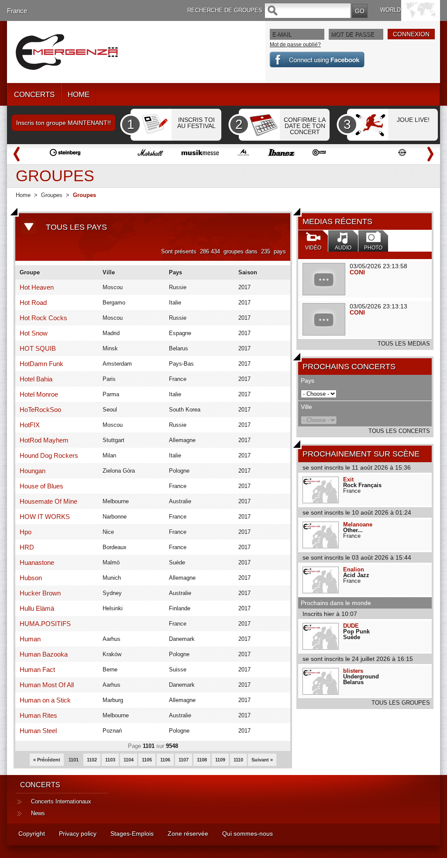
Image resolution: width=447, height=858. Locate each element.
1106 (165, 759)
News (38, 813)
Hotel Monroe (39, 394)
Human (30, 639)
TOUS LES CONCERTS (399, 431)
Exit (348, 479)
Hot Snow (34, 333)
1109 (220, 759)
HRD (27, 547)
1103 (110, 759)
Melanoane (357, 524)
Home (23, 195)
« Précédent (46, 759)
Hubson (31, 577)
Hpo (25, 532)
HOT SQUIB (38, 348)
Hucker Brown (40, 593)
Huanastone (37, 562)
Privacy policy (77, 833)
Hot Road (33, 302)
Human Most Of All (47, 684)
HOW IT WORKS (45, 516)
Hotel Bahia (36, 379)
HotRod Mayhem (44, 440)
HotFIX (30, 425)
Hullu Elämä (37, 608)
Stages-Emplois (132, 833)
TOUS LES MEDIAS (404, 343)
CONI (357, 272)
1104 (129, 759)
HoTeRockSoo (40, 409)
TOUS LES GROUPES (400, 703)
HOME (78, 94)
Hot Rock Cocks (43, 318)
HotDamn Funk (41, 363)
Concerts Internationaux (61, 801)
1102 (92, 759)
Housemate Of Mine (48, 501)
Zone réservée (188, 833)
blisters (353, 671)
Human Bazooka (44, 654)
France (17, 10)
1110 (238, 759)
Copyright (31, 833)
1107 (184, 759)
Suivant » (262, 759)
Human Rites (38, 715)
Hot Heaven (37, 287)
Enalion (353, 569)
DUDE (351, 626)
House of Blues (41, 486)
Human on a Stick (45, 700)
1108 (202, 759)
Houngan (32, 470)
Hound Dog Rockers (49, 455)
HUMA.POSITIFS (45, 623)
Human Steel (38, 730)
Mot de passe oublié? (295, 45)
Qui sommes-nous (247, 833)
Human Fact (37, 669)
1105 (147, 759)
